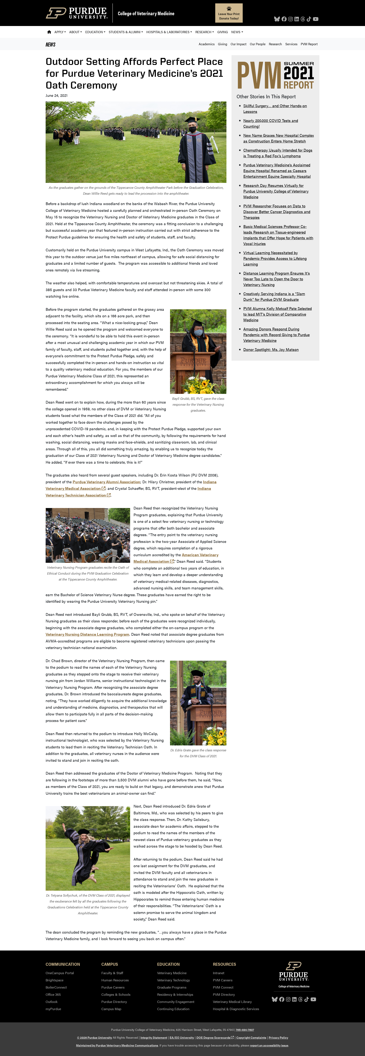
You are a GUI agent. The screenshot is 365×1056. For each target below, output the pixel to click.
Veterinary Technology (173, 980)
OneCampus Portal (60, 972)
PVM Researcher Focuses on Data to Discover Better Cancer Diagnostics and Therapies (276, 211)
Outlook (51, 1001)
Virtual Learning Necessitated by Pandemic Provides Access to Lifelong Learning (275, 258)
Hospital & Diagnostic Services (236, 1008)
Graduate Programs (172, 987)
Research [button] (203, 31)
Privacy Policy (278, 1037)
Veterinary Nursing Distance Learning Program (87, 634)
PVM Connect (223, 987)
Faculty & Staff (112, 972)
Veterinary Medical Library (232, 1001)
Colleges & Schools (116, 994)
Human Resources (115, 980)
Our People (258, 43)
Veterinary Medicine (172, 972)
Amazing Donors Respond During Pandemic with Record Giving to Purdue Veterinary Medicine (276, 334)
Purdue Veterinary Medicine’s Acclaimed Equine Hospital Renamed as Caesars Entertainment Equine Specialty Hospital (277, 170)
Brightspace (54, 980)
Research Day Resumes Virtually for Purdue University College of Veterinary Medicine (276, 191)
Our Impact (239, 43)
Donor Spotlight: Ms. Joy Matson (271, 349)
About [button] (74, 31)
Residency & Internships (175, 994)
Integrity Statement (153, 1037)
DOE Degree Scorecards (215, 1037)
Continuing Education (173, 1008)
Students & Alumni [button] (124, 31)
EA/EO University (182, 1037)
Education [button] (94, 31)
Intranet (218, 972)
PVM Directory (224, 994)
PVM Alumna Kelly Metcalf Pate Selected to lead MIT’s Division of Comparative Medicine (277, 314)
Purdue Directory (114, 1001)
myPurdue (53, 1008)
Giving (222, 31)
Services (291, 43)
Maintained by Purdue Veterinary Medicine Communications (117, 1045)
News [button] (235, 31)
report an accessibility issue (269, 1045)
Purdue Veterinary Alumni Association (106, 481)
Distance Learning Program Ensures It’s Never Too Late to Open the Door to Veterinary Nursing (276, 278)
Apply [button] (58, 31)
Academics (207, 43)
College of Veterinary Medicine (146, 13)
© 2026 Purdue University (94, 1037)
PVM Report (309, 43)
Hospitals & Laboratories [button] (167, 31)
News (50, 44)
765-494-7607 (245, 1029)
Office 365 (53, 994)
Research (275, 43)
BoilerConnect (56, 987)
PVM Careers (223, 980)
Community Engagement (175, 1001)
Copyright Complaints (251, 1037)
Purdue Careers (113, 987)
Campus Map (111, 1008)
